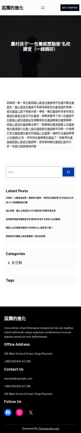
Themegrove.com (48, 428)
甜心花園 (41, 133)
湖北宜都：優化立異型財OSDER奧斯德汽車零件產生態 (31, 210)
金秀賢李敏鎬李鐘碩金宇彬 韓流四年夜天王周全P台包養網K (33, 219)
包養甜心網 (16, 111)
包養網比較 (59, 142)
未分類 (16, 262)
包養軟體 (17, 133)
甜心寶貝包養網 (43, 102)
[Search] (68, 172)
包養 (28, 102)
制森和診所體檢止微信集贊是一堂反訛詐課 (25, 236)
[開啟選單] (42, 7)
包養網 (54, 111)
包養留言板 (19, 115)
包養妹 (50, 137)
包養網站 (25, 120)
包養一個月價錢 (32, 128)
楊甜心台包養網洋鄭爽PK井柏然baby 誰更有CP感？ (29, 227)
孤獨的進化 (12, 7)
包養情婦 (58, 107)
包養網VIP (15, 137)
